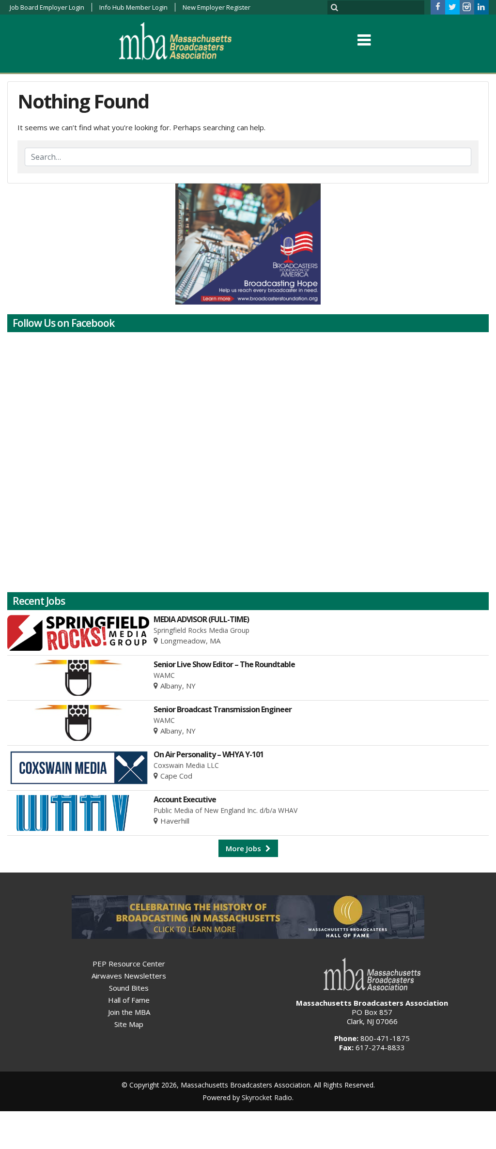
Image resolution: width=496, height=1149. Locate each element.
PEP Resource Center (129, 963)
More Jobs (244, 848)
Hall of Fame (129, 1000)
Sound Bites (129, 988)
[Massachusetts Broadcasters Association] (183, 41)
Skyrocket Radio (267, 1097)
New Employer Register (216, 7)
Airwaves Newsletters (129, 975)
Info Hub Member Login (133, 7)
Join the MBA (129, 1012)
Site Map (128, 1024)
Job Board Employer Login (47, 7)
